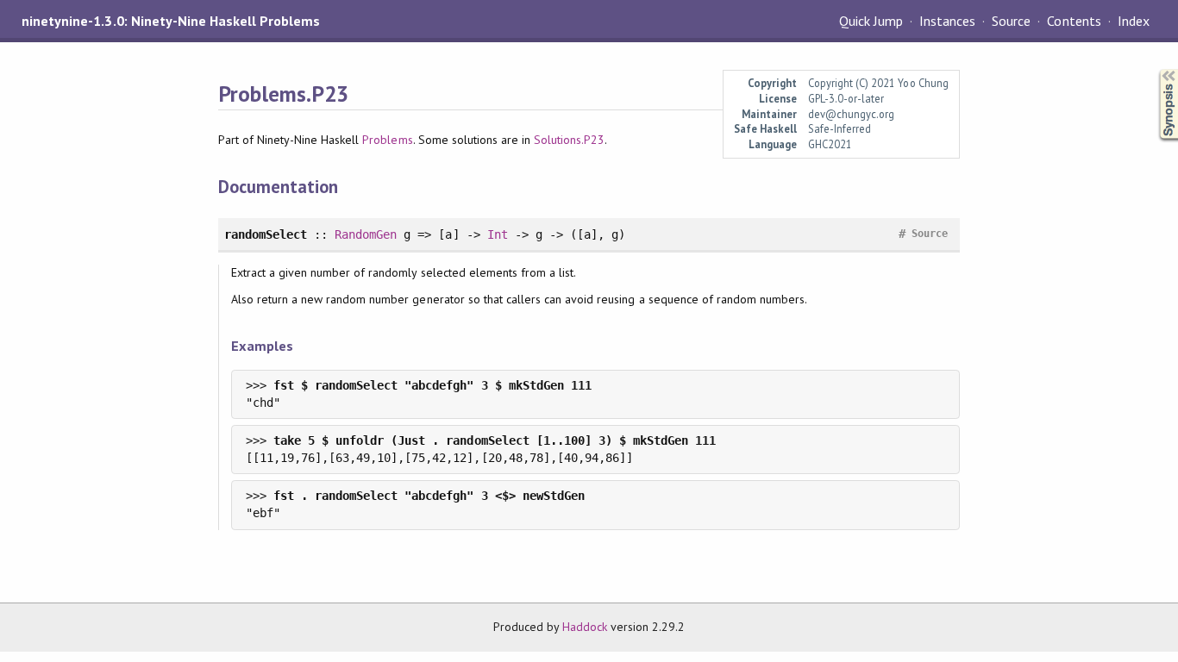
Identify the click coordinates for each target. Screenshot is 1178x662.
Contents (1073, 20)
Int (497, 234)
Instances (947, 20)
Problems (387, 139)
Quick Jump (871, 20)
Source (1011, 20)
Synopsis (1154, 69)
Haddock (584, 626)
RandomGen (366, 234)
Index (1134, 20)
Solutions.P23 (569, 139)
